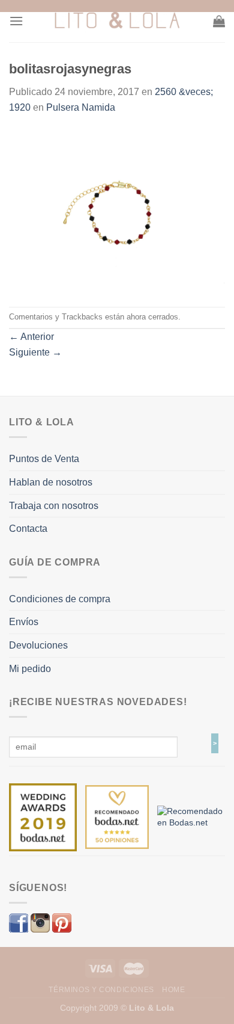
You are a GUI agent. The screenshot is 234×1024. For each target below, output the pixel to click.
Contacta (28, 528)
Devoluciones (38, 645)
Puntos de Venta (44, 459)
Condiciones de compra (59, 599)
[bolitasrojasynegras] (117, 210)
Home (173, 989)
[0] (43, 816)
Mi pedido (30, 669)
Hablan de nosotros (50, 482)
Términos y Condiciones (101, 989)
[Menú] (16, 20)
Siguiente (35, 352)
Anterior (31, 337)
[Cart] (219, 21)
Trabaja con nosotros (53, 506)
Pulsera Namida (80, 107)
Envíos (23, 622)
